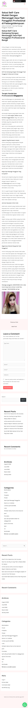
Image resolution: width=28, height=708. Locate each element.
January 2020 (7, 474)
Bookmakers (7, 490)
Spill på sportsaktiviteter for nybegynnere (13, 654)
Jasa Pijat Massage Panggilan (12, 500)
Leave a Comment (6, 26)
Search (3, 396)
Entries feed (5, 682)
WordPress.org (6, 687)
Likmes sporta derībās (10, 505)
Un (5, 528)
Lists (5, 508)
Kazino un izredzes (9, 503)
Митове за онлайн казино (11, 534)
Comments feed (6, 685)
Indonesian (18, 1)
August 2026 (7, 464)
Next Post (14, 326)
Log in (3, 679)
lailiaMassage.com (7, 183)
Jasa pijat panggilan (15, 55)
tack (5, 526)
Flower (6, 497)
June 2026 (7, 469)
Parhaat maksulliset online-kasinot (13, 510)
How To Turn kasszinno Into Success (13, 413)
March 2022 (7, 472)
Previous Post (14, 322)
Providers (6, 516)
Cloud (5, 492)
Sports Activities (8, 523)
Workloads (7, 531)
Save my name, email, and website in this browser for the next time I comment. (13, 381)
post (5, 513)
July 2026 (6, 466)
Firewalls (6, 495)
